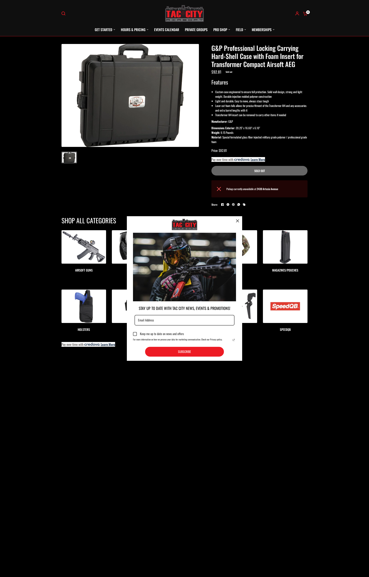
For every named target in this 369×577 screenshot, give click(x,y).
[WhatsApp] (238, 204)
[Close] (237, 220)
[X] (228, 204)
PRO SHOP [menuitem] (220, 29)
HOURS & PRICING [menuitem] (133, 29)
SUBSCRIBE (184, 351)
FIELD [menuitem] (239, 29)
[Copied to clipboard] (244, 204)
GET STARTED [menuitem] (103, 29)
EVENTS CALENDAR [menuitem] (166, 29)
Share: (214, 204)
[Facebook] (222, 204)
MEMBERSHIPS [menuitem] (262, 29)
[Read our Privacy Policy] (233, 340)
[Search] (64, 13)
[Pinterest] (233, 204)
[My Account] (297, 13)
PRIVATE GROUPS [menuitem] (196, 29)
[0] (304, 13)
